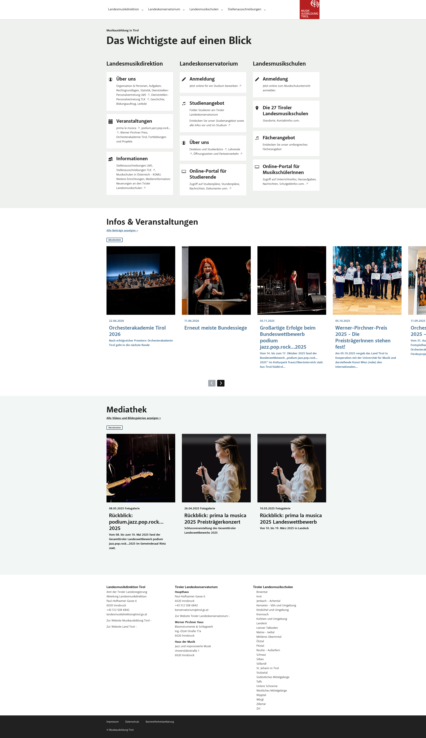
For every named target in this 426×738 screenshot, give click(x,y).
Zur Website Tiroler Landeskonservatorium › (202, 616)
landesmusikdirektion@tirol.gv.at (126, 614)
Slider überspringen (114, 240)
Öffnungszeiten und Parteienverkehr (216, 154)
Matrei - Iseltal (265, 632)
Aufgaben (155, 86)
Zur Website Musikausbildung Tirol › (128, 620)
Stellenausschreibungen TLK (133, 170)
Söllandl (261, 663)
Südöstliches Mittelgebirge (272, 677)
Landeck (261, 623)
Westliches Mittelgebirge (271, 690)
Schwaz (261, 654)
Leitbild (142, 104)
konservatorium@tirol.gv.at (192, 610)
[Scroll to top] (418, 730)
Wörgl (260, 699)
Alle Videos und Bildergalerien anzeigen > (133, 418)
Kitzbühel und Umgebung (272, 610)
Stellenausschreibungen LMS (134, 165)
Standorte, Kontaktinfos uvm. (281, 120)
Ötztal (260, 641)
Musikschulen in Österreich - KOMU (138, 174)
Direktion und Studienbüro (206, 149)
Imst (259, 596)
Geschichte (157, 99)
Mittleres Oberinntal (268, 637)
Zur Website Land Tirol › (121, 626)
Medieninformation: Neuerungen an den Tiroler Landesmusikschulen (143, 184)
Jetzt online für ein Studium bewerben (214, 86)
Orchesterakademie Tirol (131, 137)
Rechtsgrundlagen (127, 90)
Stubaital (262, 672)
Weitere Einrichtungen (130, 179)
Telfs (259, 681)
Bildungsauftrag (126, 104)
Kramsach (262, 614)
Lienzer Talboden (267, 628)
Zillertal (261, 704)
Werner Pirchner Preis (133, 132)
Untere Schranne (267, 686)
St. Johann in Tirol (267, 668)
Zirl (258, 708)
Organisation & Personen (131, 86)
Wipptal (261, 695)
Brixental (261, 592)
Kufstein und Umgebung (271, 619)
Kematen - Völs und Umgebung (276, 605)
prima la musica (126, 128)
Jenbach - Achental (268, 601)
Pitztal (260, 646)
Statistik (145, 90)
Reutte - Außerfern (268, 650)
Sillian (260, 659)
